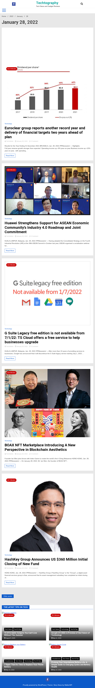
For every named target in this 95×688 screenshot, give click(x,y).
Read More (10, 156)
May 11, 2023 (56, 638)
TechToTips (17, 629)
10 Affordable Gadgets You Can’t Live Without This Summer (20, 634)
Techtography (47, 3)
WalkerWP (68, 685)
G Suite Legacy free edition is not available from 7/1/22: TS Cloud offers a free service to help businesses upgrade (45, 337)
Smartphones (9, 661)
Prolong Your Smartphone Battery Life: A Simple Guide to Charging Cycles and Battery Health (70, 664)
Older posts (7, 596)
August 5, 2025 (10, 638)
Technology (8, 124)
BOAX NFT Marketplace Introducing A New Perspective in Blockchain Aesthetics (40, 447)
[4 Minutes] (24, 644)
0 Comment (34, 141)
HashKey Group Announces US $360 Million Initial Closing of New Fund (46, 561)
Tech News (8, 629)
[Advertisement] (47, 48)
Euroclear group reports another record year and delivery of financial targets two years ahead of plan (45, 132)
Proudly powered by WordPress (34, 685)
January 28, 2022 (22, 141)
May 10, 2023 (9, 670)
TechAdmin (10, 141)
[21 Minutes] (24, 613)
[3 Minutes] (71, 644)
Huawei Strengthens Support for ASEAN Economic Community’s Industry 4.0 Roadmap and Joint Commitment (47, 227)
